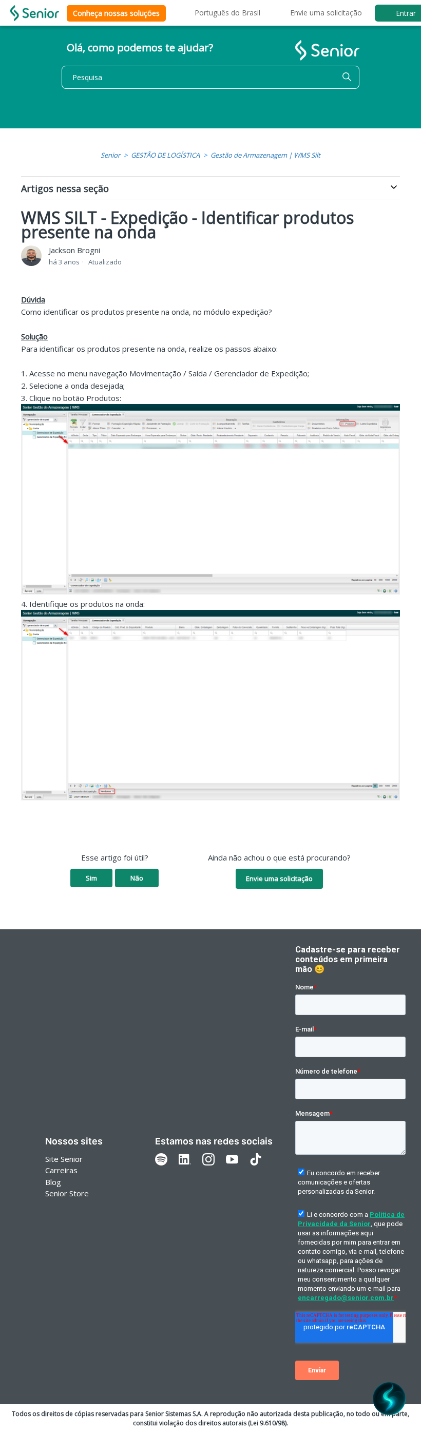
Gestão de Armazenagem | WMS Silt (265, 155)
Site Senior (64, 1159)
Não (136, 878)
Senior (110, 155)
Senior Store (67, 1193)
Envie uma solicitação (326, 12)
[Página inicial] (34, 13)
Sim (91, 878)
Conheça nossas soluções (116, 13)
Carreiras (61, 1170)
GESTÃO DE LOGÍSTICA (165, 155)
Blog (53, 1182)
